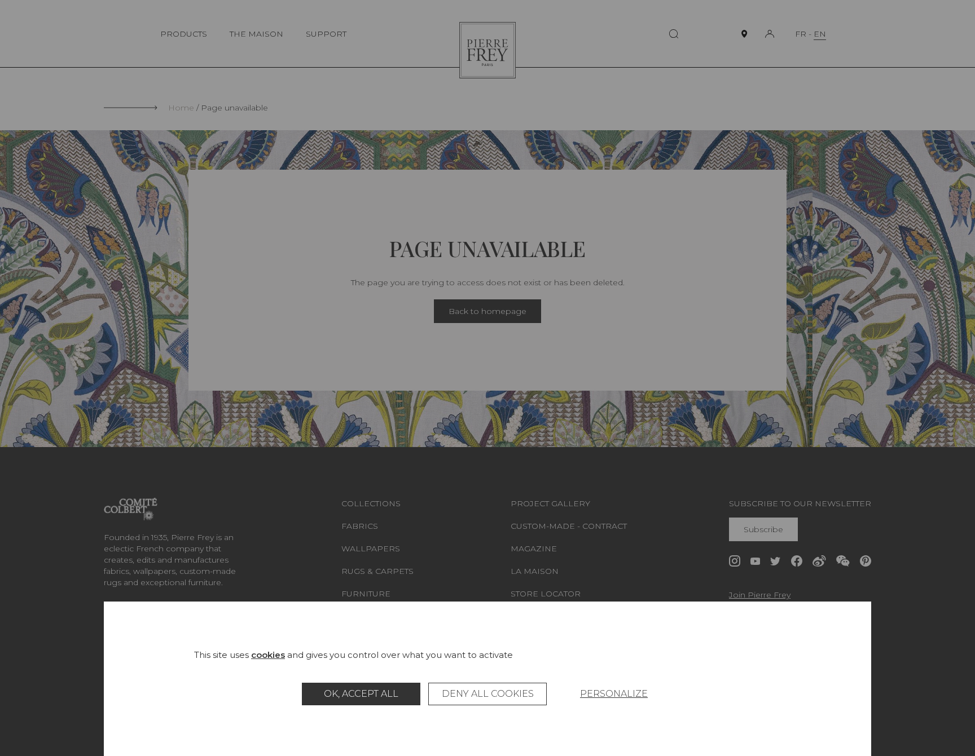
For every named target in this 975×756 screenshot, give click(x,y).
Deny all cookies (488, 693)
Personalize (614, 693)
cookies (268, 654)
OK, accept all (361, 693)
